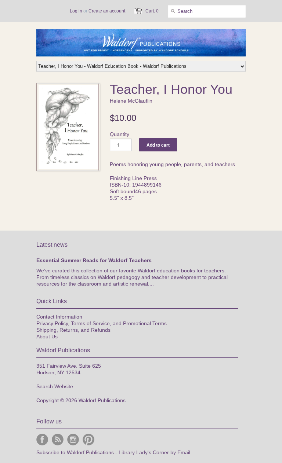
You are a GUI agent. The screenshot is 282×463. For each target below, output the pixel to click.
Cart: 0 (152, 11)
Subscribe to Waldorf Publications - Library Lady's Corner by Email (113, 452)
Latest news (52, 245)
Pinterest (88, 439)
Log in (76, 11)
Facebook (42, 439)
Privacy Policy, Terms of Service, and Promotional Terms (101, 323)
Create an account (106, 11)
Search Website (54, 386)
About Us (47, 336)
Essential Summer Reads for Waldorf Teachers (94, 260)
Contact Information (59, 317)
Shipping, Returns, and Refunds (73, 330)
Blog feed (58, 439)
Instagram (73, 439)
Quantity (119, 134)
